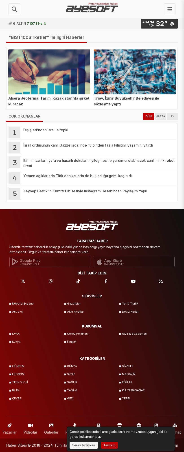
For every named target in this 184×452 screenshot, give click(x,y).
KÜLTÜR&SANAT (133, 390)
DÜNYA (72, 366)
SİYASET (128, 366)
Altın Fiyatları (76, 311)
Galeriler (51, 432)
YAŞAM (72, 390)
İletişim (72, 341)
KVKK (16, 333)
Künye (16, 341)
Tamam (109, 445)
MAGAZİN (128, 374)
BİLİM (15, 390)
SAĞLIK (72, 382)
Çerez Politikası (77, 333)
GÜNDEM (18, 366)
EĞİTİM (127, 382)
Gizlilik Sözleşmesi (134, 333)
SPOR (71, 374)
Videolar (30, 432)
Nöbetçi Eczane (23, 303)
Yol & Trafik (130, 303)
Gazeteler (74, 303)
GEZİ (70, 398)
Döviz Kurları (130, 311)
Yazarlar (9, 432)
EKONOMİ (18, 374)
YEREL (126, 398)
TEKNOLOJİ (20, 382)
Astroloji (17, 311)
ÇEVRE (16, 398)
